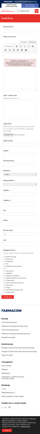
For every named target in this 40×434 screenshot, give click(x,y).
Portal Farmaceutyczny (10, 330)
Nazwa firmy (8, 27)
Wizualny (24, 42)
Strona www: (8, 230)
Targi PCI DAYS (7, 355)
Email (5, 220)
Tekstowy (32, 42)
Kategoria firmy (9, 250)
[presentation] (9, 46)
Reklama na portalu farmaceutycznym (15, 334)
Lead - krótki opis (10, 95)
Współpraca (5, 373)
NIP (4, 240)
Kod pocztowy (8, 161)
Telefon (6, 190)
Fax (4, 210)
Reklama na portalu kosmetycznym (14, 326)
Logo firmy (7, 124)
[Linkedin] (5, 407)
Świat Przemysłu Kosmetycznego (30, 5)
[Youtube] (9, 407)
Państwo (6, 171)
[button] (9, 46)
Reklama (4, 369)
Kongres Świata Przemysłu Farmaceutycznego (19, 351)
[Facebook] (2, 407)
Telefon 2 (6, 200)
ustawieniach (25, 426)
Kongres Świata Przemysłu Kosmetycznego (18, 348)
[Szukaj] (17, 11)
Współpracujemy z (8, 392)
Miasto (5, 151)
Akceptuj (7, 430)
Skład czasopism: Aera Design (12, 396)
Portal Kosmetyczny (9, 322)
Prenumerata (6, 366)
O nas (3, 389)
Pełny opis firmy (9, 37)
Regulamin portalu (8, 337)
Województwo (8, 180)
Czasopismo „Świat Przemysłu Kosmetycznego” (12, 377)
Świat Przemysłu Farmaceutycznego (11, 5)
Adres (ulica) (8, 141)
